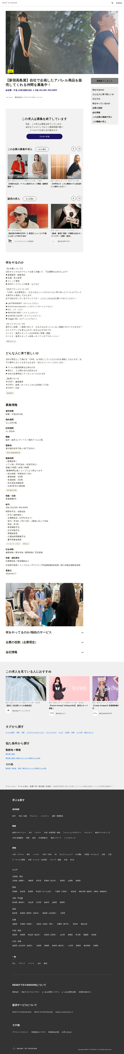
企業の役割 (97, 108)
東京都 (8, 768)
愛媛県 (86, 935)
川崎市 (95, 891)
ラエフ (61, 732)
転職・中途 (12, 90)
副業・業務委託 (57, 816)
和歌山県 (84, 924)
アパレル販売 (10, 732)
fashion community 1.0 (64, 1012)
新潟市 (21, 902)
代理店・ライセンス (91, 854)
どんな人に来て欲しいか (103, 94)
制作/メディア (56, 838)
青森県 (30, 880)
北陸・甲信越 (17, 898)
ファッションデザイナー (72, 832)
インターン (45, 816)
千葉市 (64, 891)
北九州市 (22, 945)
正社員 (67, 732)
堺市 (50, 924)
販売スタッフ (88, 732)
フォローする (44, 136)
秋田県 (62, 880)
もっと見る (42, 149)
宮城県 (46, 880)
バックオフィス (69, 838)
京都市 (29, 924)
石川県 (38, 902)
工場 (109, 854)
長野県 (62, 902)
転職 (72, 732)
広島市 (52, 935)
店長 (23, 732)
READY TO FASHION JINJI (43, 1012)
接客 (18, 732)
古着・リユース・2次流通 (37, 860)
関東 (14, 887)
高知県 (93, 935)
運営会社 (15, 992)
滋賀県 (14, 924)
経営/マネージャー (19, 832)
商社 (28, 854)
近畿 (14, 919)
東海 (14, 909)
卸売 (103, 854)
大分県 (70, 945)
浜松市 (35, 913)
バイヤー (38, 832)
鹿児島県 (87, 945)
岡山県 (30, 935)
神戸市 (65, 924)
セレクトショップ (66, 854)
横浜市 (89, 891)
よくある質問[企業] (69, 992)
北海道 (14, 880)
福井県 (46, 902)
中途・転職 (23, 816)
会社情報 (96, 112)
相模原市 (103, 891)
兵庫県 (59, 924)
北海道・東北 (17, 876)
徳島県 (70, 935)
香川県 (78, 935)
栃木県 (22, 891)
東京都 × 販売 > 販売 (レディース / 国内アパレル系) (23, 758)
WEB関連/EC (43, 838)
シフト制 (79, 732)
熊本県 (54, 945)
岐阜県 (14, 913)
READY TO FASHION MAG (21, 1012)
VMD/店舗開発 (17, 838)
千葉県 (57, 891)
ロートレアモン (51, 732)
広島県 (46, 935)
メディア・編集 (55, 860)
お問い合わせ (67, 1032)
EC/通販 (78, 854)
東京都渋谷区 (26, 90)
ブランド (22, 963)
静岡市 (29, 913)
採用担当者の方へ (85, 992)
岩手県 (38, 880)
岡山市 (37, 935)
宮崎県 (78, 945)
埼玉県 (38, 891)
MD (30, 832)
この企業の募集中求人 (102, 117)
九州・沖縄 (16, 941)
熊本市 (61, 945)
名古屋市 (52, 913)
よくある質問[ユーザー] (50, 992)
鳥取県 (14, 935)
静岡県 (22, 913)
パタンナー (88, 832)
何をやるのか (98, 89)
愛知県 (45, 913)
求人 (14, 963)
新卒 (14, 816)
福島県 (78, 880)
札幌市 (21, 880)
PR (56, 854)
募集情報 (96, 98)
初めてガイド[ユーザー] (30, 992)
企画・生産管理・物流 (52, 832)
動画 (45, 963)
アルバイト (34, 816)
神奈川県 (82, 891)
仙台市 (52, 880)
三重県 (62, 913)
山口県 (62, 935)
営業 (27, 838)
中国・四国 (16, 930)
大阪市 (45, 924)
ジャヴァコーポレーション (35, 732)
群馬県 (30, 891)
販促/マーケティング (102, 832)
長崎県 (46, 945)
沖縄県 (95, 945)
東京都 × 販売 (10, 754)
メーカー (36, 854)
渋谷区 (14, 768)
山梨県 (54, 902)
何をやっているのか (101, 103)
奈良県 (75, 924)
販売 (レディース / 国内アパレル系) (34, 768)
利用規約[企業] (53, 1032)
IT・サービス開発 (18, 860)
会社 (39, 963)
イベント (31, 963)
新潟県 (14, 902)
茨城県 (14, 891)
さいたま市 (47, 891)
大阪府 (38, 924)
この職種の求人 (99, 121)
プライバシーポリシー (20, 1032)
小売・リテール (18, 854)
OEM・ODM (47, 854)
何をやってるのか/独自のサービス (29, 632)
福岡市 (29, 945)
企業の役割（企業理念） (22, 642)
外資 (65, 860)
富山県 (30, 902)
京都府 (22, 924)
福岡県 (14, 945)
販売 (19, 768)
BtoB (72, 860)
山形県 (70, 880)
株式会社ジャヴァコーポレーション (29, 97)
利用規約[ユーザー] (38, 1032)
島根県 (22, 935)
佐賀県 (38, 945)
